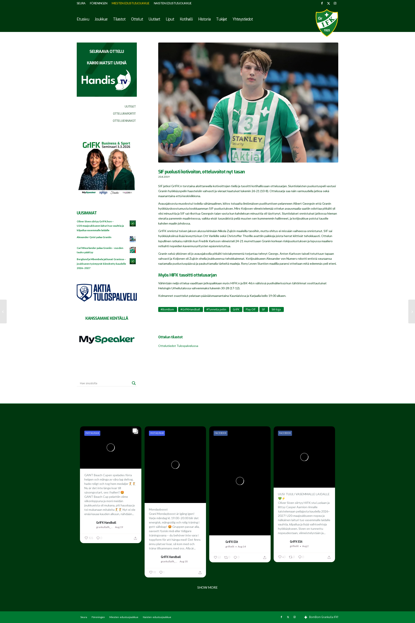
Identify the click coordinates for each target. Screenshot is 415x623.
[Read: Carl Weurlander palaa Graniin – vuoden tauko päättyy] (133, 250)
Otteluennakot (124, 121)
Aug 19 (119, 527)
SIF (263, 309)
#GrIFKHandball (190, 309)
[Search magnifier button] (134, 383)
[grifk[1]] (326, 23)
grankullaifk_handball (105, 527)
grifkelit (229, 546)
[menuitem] (82, 3)
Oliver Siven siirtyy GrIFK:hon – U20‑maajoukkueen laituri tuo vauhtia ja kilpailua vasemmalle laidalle (100, 226)
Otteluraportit (124, 113)
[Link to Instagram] (335, 3)
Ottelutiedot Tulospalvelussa (178, 346)
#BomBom (167, 309)
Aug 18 (184, 561)
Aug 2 (305, 546)
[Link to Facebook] (322, 3)
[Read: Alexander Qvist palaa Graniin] (133, 239)
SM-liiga (276, 309)
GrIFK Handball (106, 523)
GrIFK (236, 309)
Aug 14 (242, 546)
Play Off (250, 309)
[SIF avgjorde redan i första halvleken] (411, 311)
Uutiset (130, 106)
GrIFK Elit (231, 542)
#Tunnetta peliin (216, 309)
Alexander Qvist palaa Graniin (94, 237)
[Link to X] (328, 3)
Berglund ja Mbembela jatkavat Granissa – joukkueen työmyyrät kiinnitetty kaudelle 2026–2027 (101, 263)
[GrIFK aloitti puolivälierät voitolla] (3, 311)
